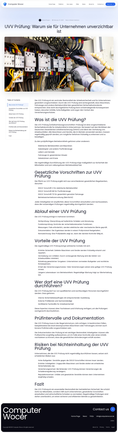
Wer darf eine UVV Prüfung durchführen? (16, 122)
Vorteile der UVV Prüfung (16, 117)
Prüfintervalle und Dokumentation (18, 127)
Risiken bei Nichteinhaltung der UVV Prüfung (17, 131)
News (85, 416)
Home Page (75, 416)
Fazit (10, 136)
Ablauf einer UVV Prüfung (16, 114)
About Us (95, 427)
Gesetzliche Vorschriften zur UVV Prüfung (18, 109)
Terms (108, 427)
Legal (112, 427)
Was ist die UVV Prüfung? (16, 105)
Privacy (102, 427)
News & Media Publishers (72, 20)
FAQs (92, 416)
